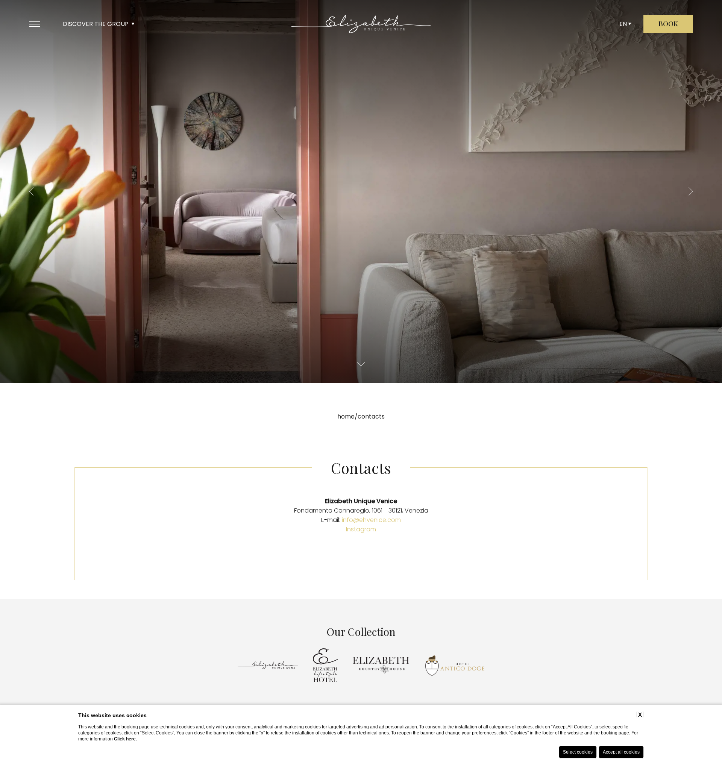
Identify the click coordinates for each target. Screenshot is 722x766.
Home (346, 416)
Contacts (371, 416)
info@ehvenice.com (371, 520)
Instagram (361, 529)
